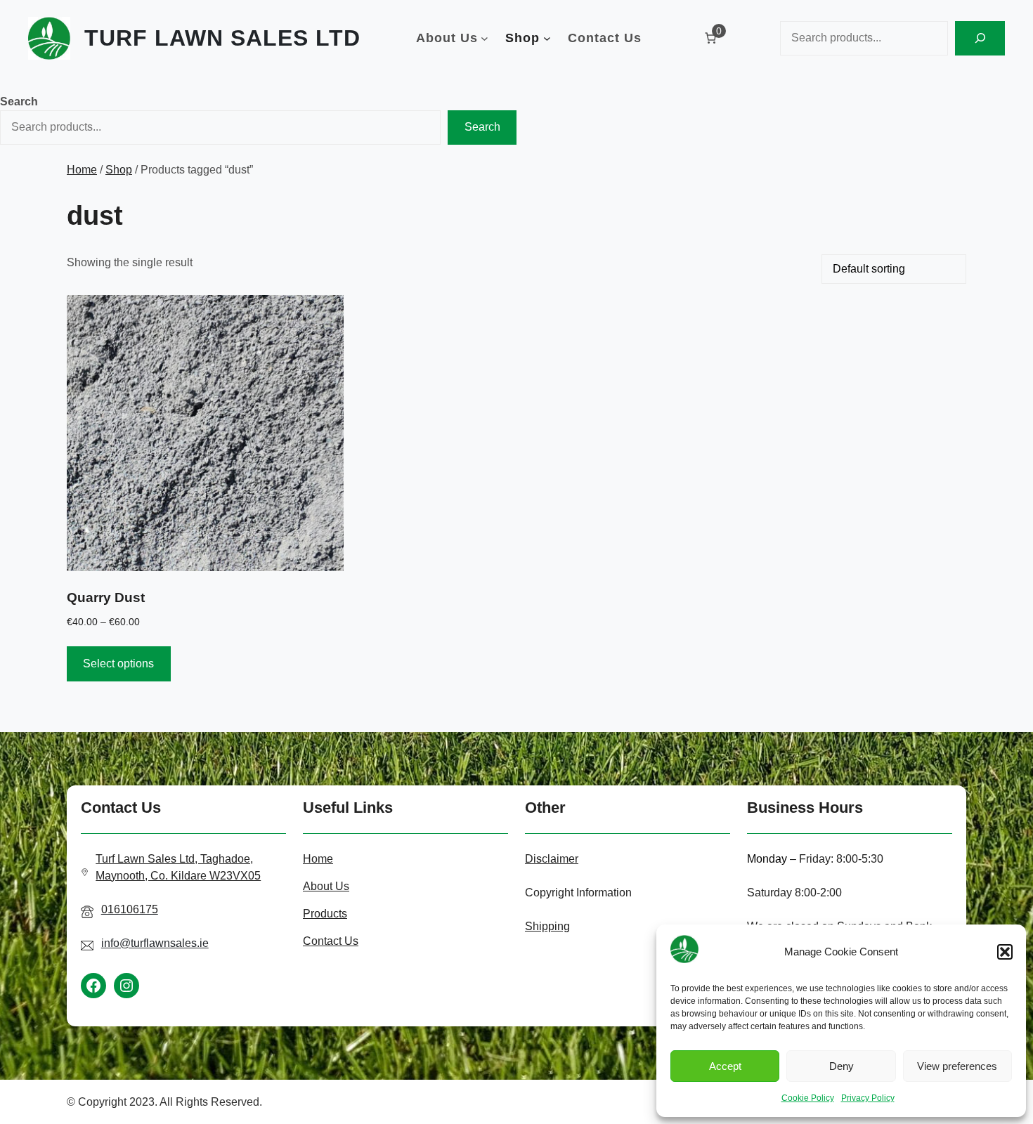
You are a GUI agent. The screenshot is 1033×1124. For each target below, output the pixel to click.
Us (342, 886)
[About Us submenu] (484, 38)
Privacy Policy (868, 1098)
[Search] (980, 38)
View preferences (957, 1066)
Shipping (547, 926)
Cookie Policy (807, 1098)
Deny (841, 1066)
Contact (323, 941)
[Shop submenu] (547, 38)
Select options (118, 663)
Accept (725, 1066)
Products (325, 914)
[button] (1005, 952)
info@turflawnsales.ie (155, 943)
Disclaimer (551, 859)
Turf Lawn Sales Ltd (222, 38)
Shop (118, 170)
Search (19, 101)
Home (82, 170)
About (319, 886)
